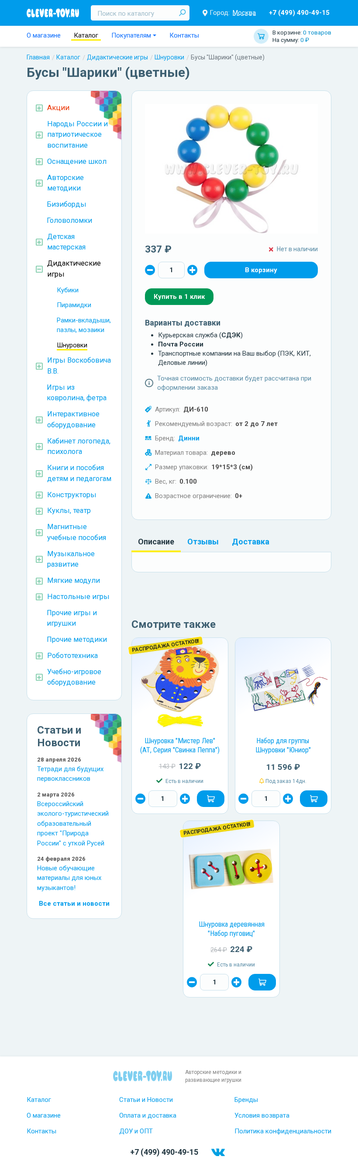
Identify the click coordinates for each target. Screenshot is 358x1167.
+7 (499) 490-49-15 (299, 13)
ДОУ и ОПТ (136, 1131)
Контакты (184, 35)
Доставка (250, 541)
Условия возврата (261, 1115)
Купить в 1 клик (179, 297)
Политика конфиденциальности (282, 1131)
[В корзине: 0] (261, 270)
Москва (244, 13)
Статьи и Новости (146, 1100)
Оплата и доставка (147, 1115)
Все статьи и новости (74, 903)
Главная (38, 57)
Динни (189, 438)
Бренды (246, 1100)
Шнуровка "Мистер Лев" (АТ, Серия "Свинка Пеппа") (180, 745)
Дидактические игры (117, 57)
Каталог (86, 35)
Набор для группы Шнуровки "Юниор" (283, 745)
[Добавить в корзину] (210, 798)
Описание (156, 541)
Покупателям (131, 35)
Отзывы (203, 541)
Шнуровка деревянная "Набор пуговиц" (232, 929)
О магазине (44, 35)
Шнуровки (169, 57)
